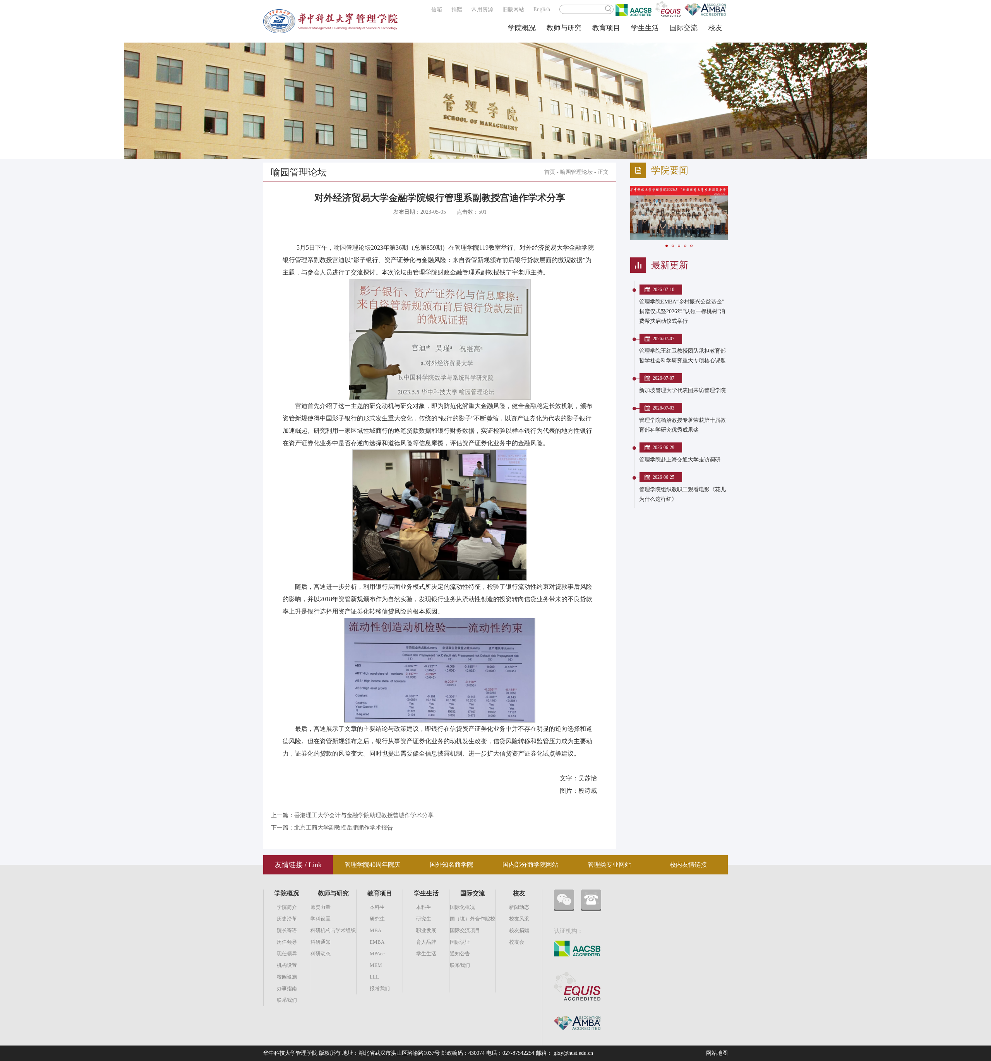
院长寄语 (287, 930)
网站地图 (717, 1053)
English (541, 9)
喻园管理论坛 (576, 172)
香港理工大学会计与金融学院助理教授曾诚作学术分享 (364, 815)
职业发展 (426, 930)
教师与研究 (564, 28)
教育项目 (606, 28)
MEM (376, 965)
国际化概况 (462, 907)
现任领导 (287, 953)
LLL (374, 977)
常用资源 (482, 9)
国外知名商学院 (451, 864)
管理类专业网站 (609, 864)
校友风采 (519, 919)
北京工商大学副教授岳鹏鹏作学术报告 (343, 827)
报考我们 (380, 988)
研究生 (377, 919)
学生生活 (645, 28)
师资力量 (320, 907)
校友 (715, 28)
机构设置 (287, 965)
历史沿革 (287, 919)
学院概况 (522, 28)
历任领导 (287, 942)
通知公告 (460, 953)
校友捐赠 (519, 930)
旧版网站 (513, 9)
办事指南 (287, 988)
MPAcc (377, 953)
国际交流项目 (465, 930)
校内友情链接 (688, 864)
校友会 (516, 942)
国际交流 (684, 28)
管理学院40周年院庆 (372, 864)
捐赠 (456, 9)
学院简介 (287, 907)
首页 (549, 172)
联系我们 (287, 1000)
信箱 (436, 9)
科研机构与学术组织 (333, 930)
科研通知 (320, 942)
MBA (375, 930)
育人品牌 (426, 942)
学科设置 (320, 919)
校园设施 (287, 977)
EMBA (377, 942)
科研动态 (320, 953)
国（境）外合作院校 (472, 919)
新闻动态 (519, 907)
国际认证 (460, 942)
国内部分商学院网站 (530, 864)
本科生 (377, 907)
